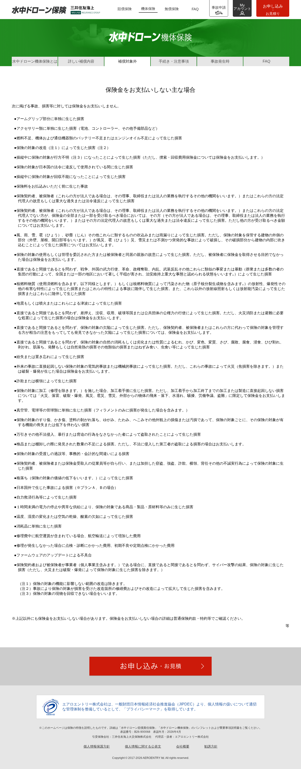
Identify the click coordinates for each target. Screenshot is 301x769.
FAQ (195, 9)
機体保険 (148, 9)
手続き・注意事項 (174, 61)
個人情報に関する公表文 (143, 746)
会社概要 (182, 746)
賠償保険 (125, 9)
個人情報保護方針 (96, 746)
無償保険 (172, 9)
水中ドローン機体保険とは (34, 61)
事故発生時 (220, 61)
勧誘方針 (211, 746)
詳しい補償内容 (81, 61)
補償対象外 (127, 61)
